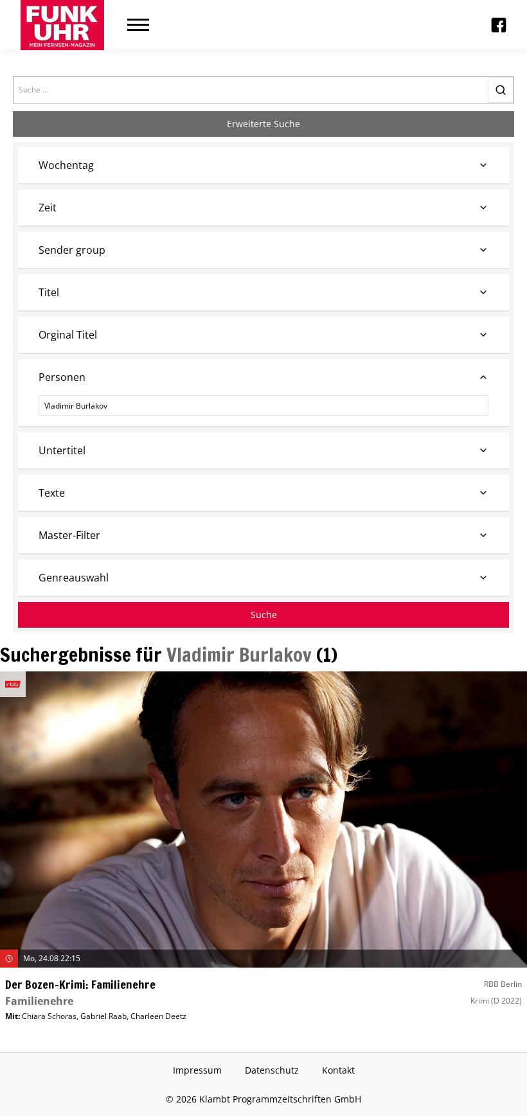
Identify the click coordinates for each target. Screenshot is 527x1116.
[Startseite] (62, 25)
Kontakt (338, 1070)
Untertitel (62, 450)
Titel (49, 292)
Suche (264, 614)
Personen (62, 377)
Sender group (72, 250)
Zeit (48, 207)
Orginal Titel (68, 335)
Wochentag (66, 165)
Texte (52, 493)
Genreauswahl (74, 578)
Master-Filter (69, 535)
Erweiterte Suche (263, 124)
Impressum (197, 1070)
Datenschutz (272, 1070)
